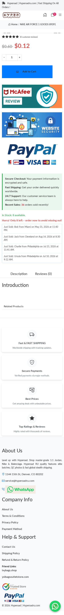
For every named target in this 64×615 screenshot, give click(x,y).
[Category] (60, 15)
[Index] (45, 15)
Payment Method (12, 529)
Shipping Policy (11, 553)
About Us (7, 509)
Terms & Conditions (13, 516)
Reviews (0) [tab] (43, 274)
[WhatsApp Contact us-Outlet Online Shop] (55, 606)
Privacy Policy (10, 522)
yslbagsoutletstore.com (15, 577)
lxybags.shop (9, 570)
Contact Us (8, 547)
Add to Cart (29, 71)
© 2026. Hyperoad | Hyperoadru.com (21, 606)
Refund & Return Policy (15, 560)
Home (14, 24)
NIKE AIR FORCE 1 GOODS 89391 (38, 24)
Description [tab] (19, 274)
